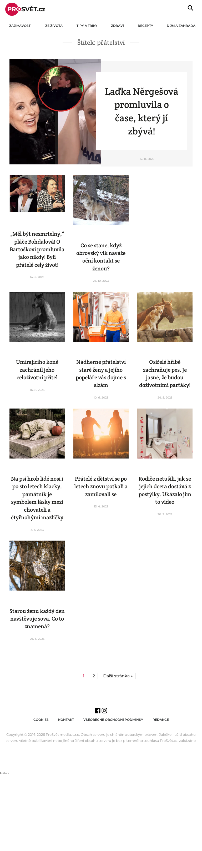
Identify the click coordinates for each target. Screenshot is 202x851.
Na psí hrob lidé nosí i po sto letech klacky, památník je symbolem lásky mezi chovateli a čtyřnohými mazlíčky (37, 498)
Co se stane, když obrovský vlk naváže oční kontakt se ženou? (100, 257)
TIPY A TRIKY (87, 26)
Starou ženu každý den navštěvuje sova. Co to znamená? (37, 618)
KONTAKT (66, 720)
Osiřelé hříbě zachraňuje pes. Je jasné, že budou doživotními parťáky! (164, 373)
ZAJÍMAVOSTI (20, 26)
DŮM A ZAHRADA (181, 26)
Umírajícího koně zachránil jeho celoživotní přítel (37, 369)
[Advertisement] (101, 812)
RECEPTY (145, 26)
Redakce (161, 720)
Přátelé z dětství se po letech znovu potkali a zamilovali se (101, 486)
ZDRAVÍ (117, 26)
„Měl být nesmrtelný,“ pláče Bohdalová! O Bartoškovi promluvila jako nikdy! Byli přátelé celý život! (37, 249)
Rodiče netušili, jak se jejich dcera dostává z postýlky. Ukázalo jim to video (165, 490)
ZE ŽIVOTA (54, 26)
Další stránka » (118, 675)
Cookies (41, 720)
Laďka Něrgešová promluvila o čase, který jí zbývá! (141, 111)
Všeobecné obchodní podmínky (113, 720)
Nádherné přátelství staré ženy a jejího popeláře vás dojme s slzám (101, 373)
